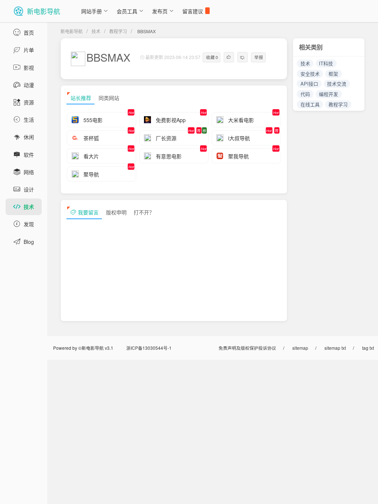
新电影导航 (72, 31)
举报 (258, 57)
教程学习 (118, 31)
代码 (305, 93)
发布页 (160, 11)
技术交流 (336, 83)
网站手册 (91, 11)
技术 (96, 31)
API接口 (309, 83)
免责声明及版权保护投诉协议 (247, 348)
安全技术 (310, 73)
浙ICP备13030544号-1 (149, 348)
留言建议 (192, 11)
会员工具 (127, 11)
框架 (333, 73)
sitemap (300, 348)
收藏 (212, 57)
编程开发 (328, 93)
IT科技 (326, 63)
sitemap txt (335, 348)
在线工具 (310, 104)
